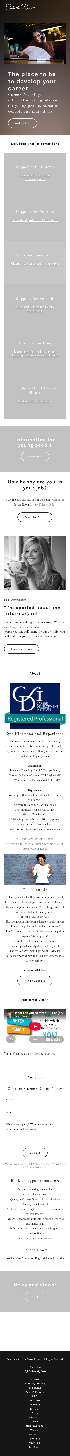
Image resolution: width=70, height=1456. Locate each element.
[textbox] (35, 1099)
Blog (35, 1296)
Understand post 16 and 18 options (35, 220)
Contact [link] (35, 1417)
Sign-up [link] (35, 1442)
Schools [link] (35, 1400)
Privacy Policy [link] (58, 1164)
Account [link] (35, 1434)
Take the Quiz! (35, 517)
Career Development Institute (36, 839)
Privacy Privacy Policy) (43, 504)
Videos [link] (35, 1430)
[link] (25, 8)
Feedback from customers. (35, 401)
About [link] (35, 1379)
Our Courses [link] (35, 1425)
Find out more (21, 649)
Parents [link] (35, 1404)
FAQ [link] (35, 1396)
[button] (62, 8)
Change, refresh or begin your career (35, 263)
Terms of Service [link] (34, 1167)
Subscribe (22, 123)
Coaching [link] (35, 1387)
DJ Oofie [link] (35, 1447)
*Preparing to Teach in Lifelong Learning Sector (34, 844)
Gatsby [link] (35, 1409)
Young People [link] (35, 1392)
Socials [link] (35, 1438)
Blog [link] (35, 1413)
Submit (35, 1152)
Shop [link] (35, 1421)
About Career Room (35, 849)
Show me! (35, 456)
